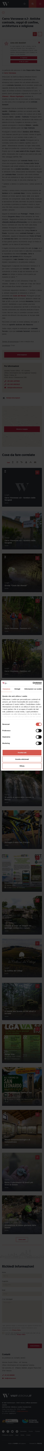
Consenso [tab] (6, 689)
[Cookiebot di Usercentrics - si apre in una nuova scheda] (33, 683)
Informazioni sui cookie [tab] (33, 689)
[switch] (39, 730)
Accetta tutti (22, 752)
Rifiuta (22, 766)
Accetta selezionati (22, 759)
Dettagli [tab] (17, 689)
